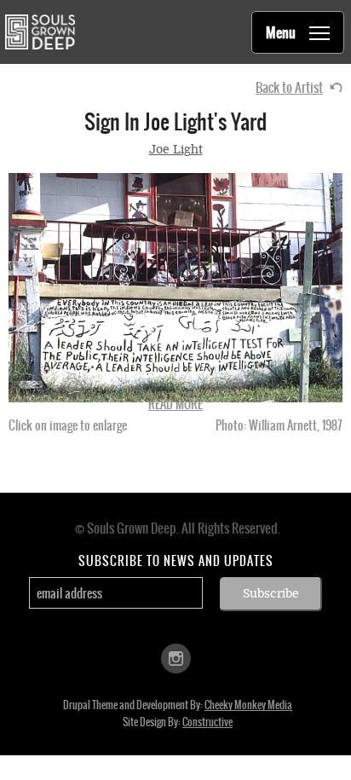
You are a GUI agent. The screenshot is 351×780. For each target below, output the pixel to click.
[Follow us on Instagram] (176, 657)
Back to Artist (289, 87)
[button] (175, 287)
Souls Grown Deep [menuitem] (39, 32)
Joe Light (176, 149)
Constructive (207, 722)
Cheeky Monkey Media (248, 705)
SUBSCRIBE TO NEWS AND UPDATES (175, 561)
